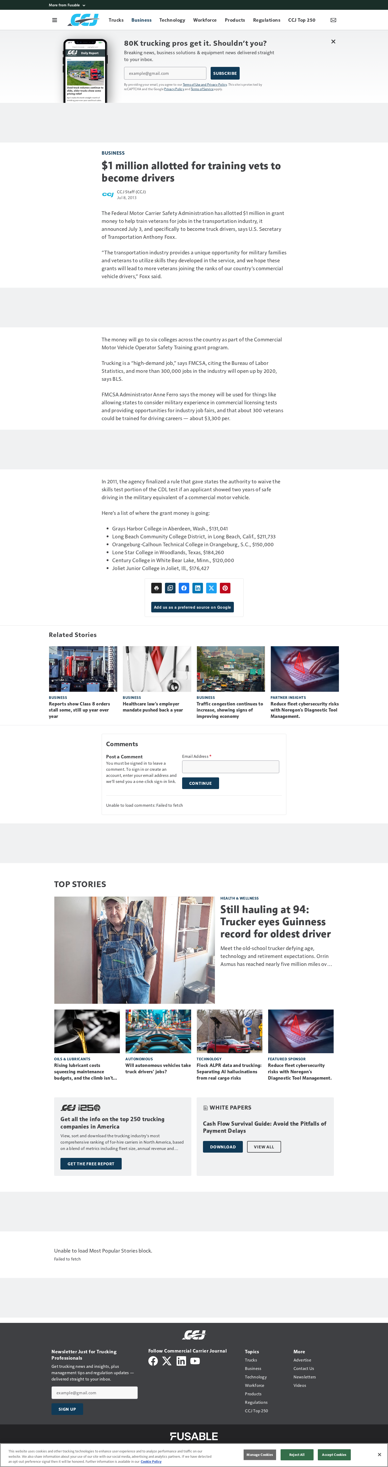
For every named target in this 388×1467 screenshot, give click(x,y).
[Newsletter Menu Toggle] (333, 19)
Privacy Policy (174, 89)
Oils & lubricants (72, 1059)
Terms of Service (202, 89)
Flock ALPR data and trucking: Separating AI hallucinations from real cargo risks (229, 1071)
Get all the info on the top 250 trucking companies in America (112, 1123)
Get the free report (91, 1163)
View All (264, 1146)
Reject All (297, 1454)
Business (113, 153)
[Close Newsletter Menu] (333, 41)
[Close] (379, 1454)
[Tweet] (211, 588)
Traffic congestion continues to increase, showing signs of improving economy (230, 710)
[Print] (156, 588)
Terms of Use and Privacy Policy (205, 84)
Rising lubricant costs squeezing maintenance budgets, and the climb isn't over (83, 1071)
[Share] (184, 588)
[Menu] (54, 19)
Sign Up (67, 1409)
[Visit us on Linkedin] (181, 1360)
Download (223, 1146)
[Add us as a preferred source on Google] (170, 588)
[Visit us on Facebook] (153, 1360)
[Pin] (225, 588)
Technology (209, 1059)
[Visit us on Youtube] (195, 1360)
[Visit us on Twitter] (167, 1360)
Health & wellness (239, 898)
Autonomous (139, 1059)
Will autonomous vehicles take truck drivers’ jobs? (158, 1068)
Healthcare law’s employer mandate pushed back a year (153, 707)
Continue (200, 783)
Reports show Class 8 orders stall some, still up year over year (79, 710)
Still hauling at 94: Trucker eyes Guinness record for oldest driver (275, 921)
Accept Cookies (334, 1454)
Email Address (197, 756)
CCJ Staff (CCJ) (131, 191)
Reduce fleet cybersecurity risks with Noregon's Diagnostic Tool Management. (305, 710)
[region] (194, 1455)
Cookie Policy (151, 1461)
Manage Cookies (260, 1454)
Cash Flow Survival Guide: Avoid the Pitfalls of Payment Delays (265, 1127)
